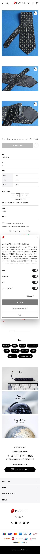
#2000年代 (15, 351)
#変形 (33, 351)
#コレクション (33, 346)
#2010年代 (25, 351)
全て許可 (20, 302)
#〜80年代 (6, 346)
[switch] (35, 276)
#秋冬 (14, 346)
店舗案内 (15, 226)
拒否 (20, 315)
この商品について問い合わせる (14, 223)
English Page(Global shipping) (22, 231)
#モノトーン (12, 356)
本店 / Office (21, 517)
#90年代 (22, 346)
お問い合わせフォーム (22, 469)
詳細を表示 (30, 296)
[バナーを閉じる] (37, 237)
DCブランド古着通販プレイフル (22, 550)
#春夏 (6, 351)
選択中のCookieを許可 (20, 308)
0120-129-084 (22, 455)
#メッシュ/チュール (25, 356)
